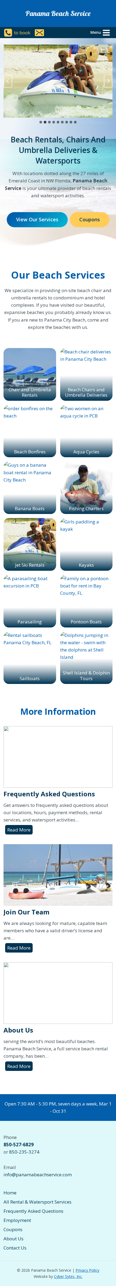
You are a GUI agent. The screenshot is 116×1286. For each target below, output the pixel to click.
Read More (20, 830)
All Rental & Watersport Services (37, 1202)
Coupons (13, 1229)
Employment (17, 1220)
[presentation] (58, 756)
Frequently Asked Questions (49, 793)
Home (10, 1193)
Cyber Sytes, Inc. (68, 1276)
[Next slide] (108, 81)
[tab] (40, 122)
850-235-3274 (24, 1152)
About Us (18, 1030)
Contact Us (15, 1248)
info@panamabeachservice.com (38, 1174)
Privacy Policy (87, 1270)
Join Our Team (26, 911)
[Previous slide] (8, 81)
